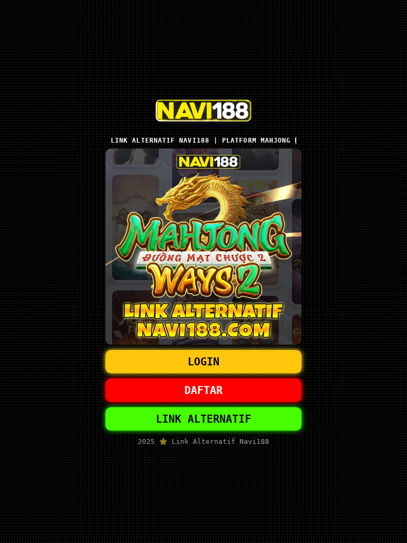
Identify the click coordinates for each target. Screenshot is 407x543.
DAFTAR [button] (203, 390)
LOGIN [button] (203, 361)
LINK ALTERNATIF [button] (203, 419)
